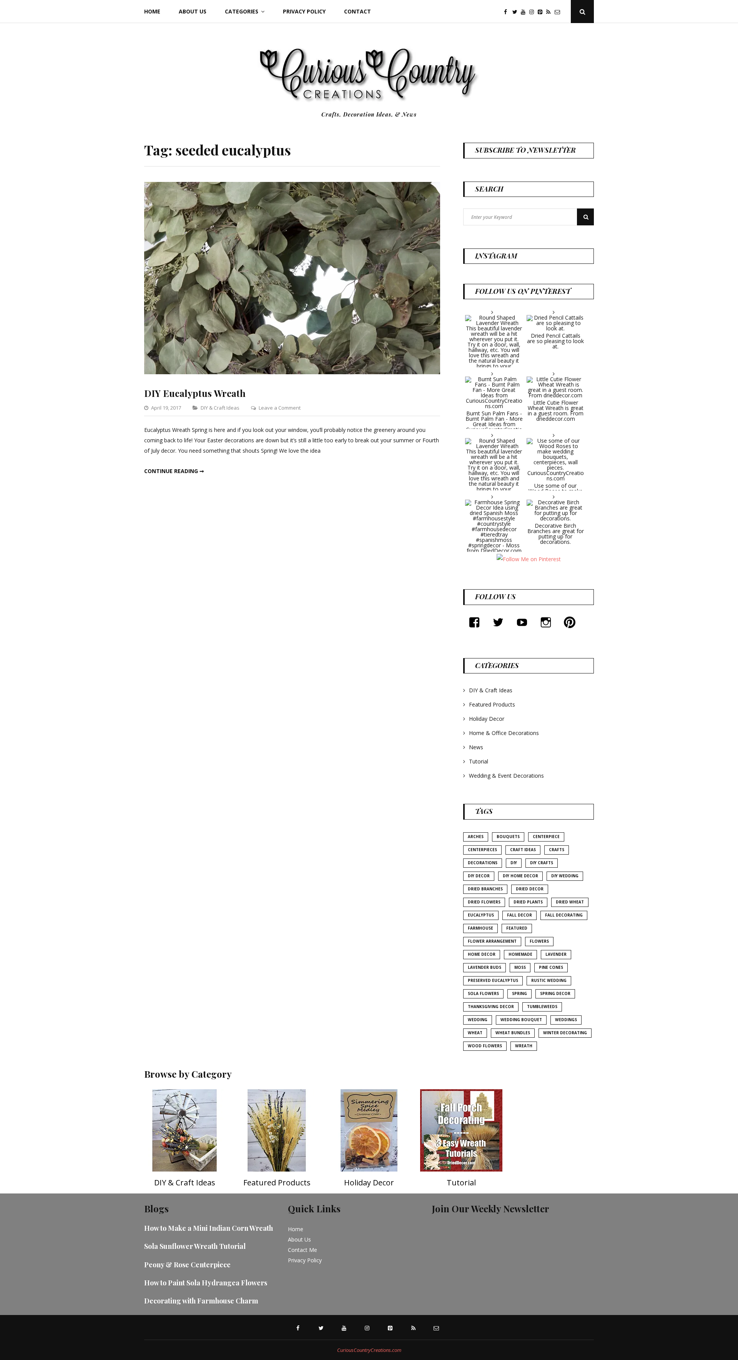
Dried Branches (485, 889)
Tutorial (478, 761)
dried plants (528, 902)
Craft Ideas (523, 849)
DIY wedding (564, 875)
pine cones (551, 967)
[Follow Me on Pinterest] (528, 558)
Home (152, 11)
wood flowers (485, 1045)
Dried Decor (530, 889)
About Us (192, 11)
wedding (477, 1019)
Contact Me (302, 1249)
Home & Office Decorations (504, 733)
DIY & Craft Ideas (220, 407)
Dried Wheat (570, 902)
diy (513, 862)
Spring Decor (555, 993)
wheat (475, 1032)
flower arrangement (492, 941)
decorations (482, 862)
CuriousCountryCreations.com (369, 1350)
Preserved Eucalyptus (493, 980)
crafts (556, 849)
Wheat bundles (512, 1032)
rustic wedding (549, 980)
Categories (241, 11)
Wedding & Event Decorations (506, 775)
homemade (520, 954)
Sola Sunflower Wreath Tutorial (195, 1246)
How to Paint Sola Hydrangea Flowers (205, 1282)
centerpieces (482, 849)
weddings (566, 1019)
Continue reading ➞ (174, 471)
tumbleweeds (542, 1006)
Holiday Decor (486, 718)
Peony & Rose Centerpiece (187, 1264)
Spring (519, 993)
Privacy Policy (304, 11)
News (476, 747)
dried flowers (484, 902)
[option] (184, 1141)
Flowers (539, 941)
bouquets (508, 836)
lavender (556, 954)
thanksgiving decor (491, 1006)
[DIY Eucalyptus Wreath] (292, 372)
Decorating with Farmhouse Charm (201, 1300)
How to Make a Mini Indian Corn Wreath (208, 1228)
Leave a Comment (280, 407)
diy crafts (541, 862)
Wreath (523, 1045)
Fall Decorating (564, 915)
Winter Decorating (565, 1032)
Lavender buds (484, 967)
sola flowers (483, 993)
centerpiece (546, 836)
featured (516, 928)
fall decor (519, 915)
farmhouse (480, 928)
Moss (520, 967)
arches (476, 836)
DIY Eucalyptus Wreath (195, 393)
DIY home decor (520, 875)
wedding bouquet (521, 1019)
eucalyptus (481, 915)
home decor (481, 954)
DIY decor (479, 875)
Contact (357, 11)
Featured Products (492, 704)
